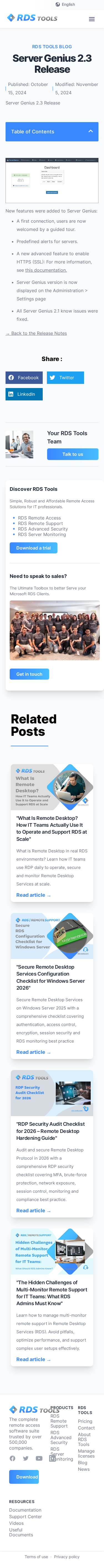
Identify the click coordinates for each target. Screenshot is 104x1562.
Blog (82, 1462)
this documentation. (46, 270)
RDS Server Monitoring (61, 1454)
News (84, 1469)
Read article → (33, 895)
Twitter (66, 377)
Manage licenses (86, 1453)
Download (27, 1477)
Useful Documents (21, 1532)
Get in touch (29, 674)
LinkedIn (26, 394)
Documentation (25, 1510)
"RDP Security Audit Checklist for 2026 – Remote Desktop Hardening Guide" (50, 1131)
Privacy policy (67, 1556)
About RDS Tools (84, 1439)
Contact (86, 1428)
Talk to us (72, 454)
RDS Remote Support (59, 1421)
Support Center (25, 1516)
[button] (91, 19)
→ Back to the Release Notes (36, 333)
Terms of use (36, 1556)
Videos (16, 1523)
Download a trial (33, 548)
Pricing (85, 1421)
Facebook (28, 377)
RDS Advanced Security (61, 1437)
